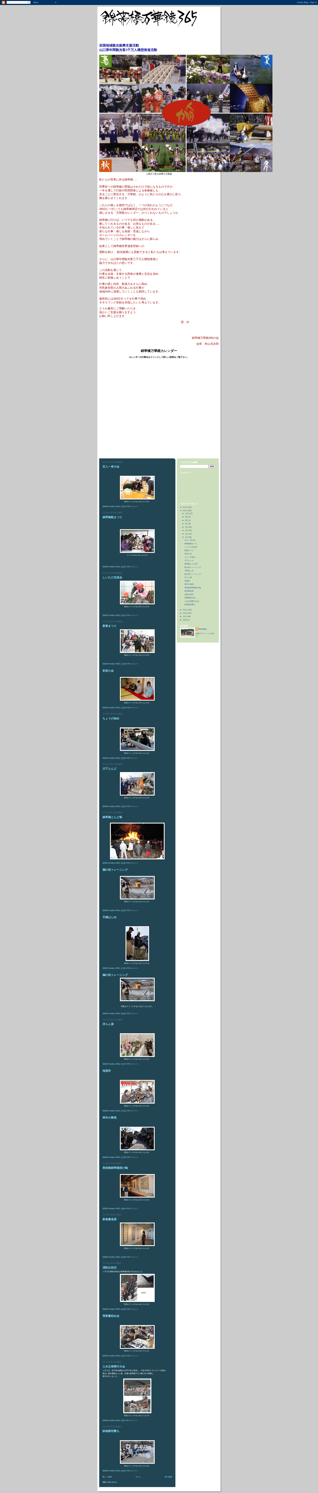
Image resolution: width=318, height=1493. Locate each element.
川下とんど (110, 768)
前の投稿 (168, 1477)
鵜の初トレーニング (115, 869)
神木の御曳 (110, 1117)
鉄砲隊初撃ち (111, 1431)
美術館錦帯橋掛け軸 (115, 1167)
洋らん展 (108, 1024)
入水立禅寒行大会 (114, 1366)
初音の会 (108, 670)
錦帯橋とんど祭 (112, 817)
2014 (185, 507)
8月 (186, 520)
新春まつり (110, 625)
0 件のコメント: (132, 506)
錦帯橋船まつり (112, 517)
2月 (186, 534)
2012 (185, 610)
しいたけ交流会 (112, 577)
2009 (185, 620)
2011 (185, 613)
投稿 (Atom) (112, 1482)
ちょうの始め (111, 718)
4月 (186, 527)
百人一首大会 (111, 466)
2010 (185, 616)
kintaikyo (203, 629)
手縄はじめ (110, 917)
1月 (186, 537)
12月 (187, 513)
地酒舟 (107, 1070)
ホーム (138, 1477)
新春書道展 (110, 1219)
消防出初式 (110, 1267)
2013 (185, 511)
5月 (186, 524)
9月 (186, 517)
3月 (186, 530)
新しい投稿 (107, 1477)
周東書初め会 (111, 1315)
